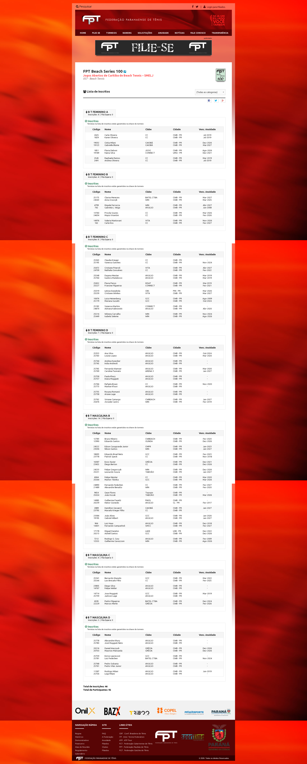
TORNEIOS (111, 33)
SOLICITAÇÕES (145, 33)
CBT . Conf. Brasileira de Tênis (132, 733)
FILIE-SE (96, 33)
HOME (83, 33)
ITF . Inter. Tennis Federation (131, 737)
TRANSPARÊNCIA (220, 33)
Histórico (79, 737)
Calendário (80, 754)
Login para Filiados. (216, 7)
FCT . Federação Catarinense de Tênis (135, 744)
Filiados (105, 744)
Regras (78, 733)
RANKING (127, 33)
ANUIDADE (163, 33)
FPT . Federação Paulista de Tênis (133, 747)
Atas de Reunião (82, 747)
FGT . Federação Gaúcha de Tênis (134, 750)
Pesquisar (85, 6)
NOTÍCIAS (179, 33)
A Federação (107, 737)
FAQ (104, 733)
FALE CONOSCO (198, 33)
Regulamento (81, 750)
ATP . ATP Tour (125, 740)
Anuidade (106, 740)
